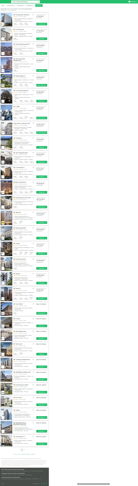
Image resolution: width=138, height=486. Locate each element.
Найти (39, 1)
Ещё (31, 474)
